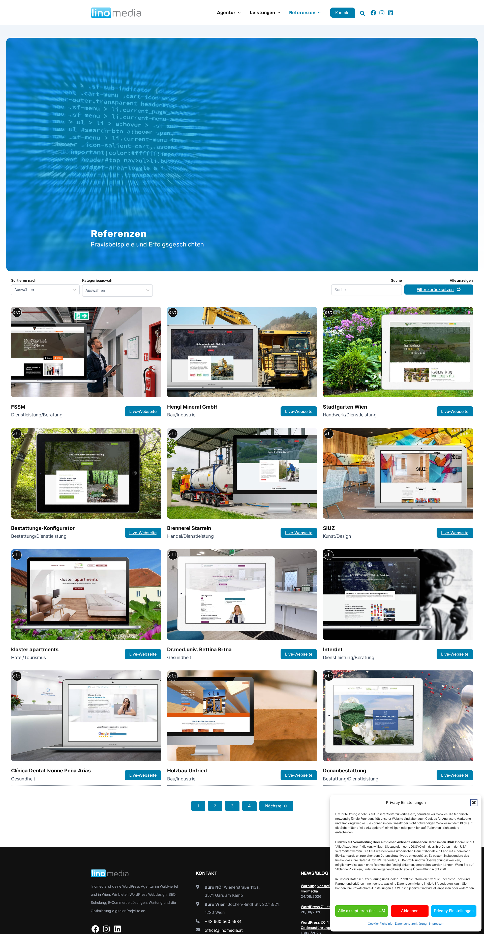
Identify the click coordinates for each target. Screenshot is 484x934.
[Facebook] (373, 13)
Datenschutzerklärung (411, 923)
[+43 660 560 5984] (217, 921)
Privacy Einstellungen (454, 910)
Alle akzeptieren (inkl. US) (361, 910)
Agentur (226, 12)
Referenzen (302, 12)
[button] (473, 802)
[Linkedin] (390, 13)
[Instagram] (382, 13)
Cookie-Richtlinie (380, 923)
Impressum (436, 923)
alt (17, 312)
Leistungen (262, 12)
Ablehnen (409, 910)
